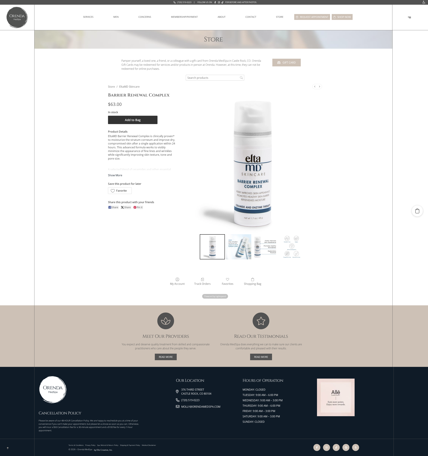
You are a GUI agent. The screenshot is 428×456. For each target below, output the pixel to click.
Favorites (227, 283)
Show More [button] (115, 175)
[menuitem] (314, 86)
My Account (177, 283)
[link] (182, 2)
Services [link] (88, 16)
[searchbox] (215, 78)
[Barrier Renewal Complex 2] (265, 246)
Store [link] (279, 16)
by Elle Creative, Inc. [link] (103, 449)
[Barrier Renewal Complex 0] (212, 246)
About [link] (222, 16)
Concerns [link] (144, 16)
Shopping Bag (252, 283)
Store (111, 86)
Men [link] (116, 16)
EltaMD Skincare (129, 86)
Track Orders (202, 283)
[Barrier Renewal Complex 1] (238, 246)
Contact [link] (250, 16)
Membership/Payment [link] (184, 16)
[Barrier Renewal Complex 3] (291, 246)
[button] (120, 190)
